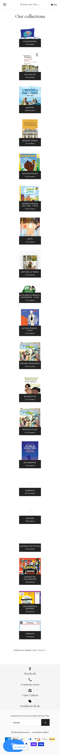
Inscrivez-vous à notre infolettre (30, 716)
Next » (43, 650)
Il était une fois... (24, 732)
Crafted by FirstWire (40, 732)
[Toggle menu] (4, 4)
